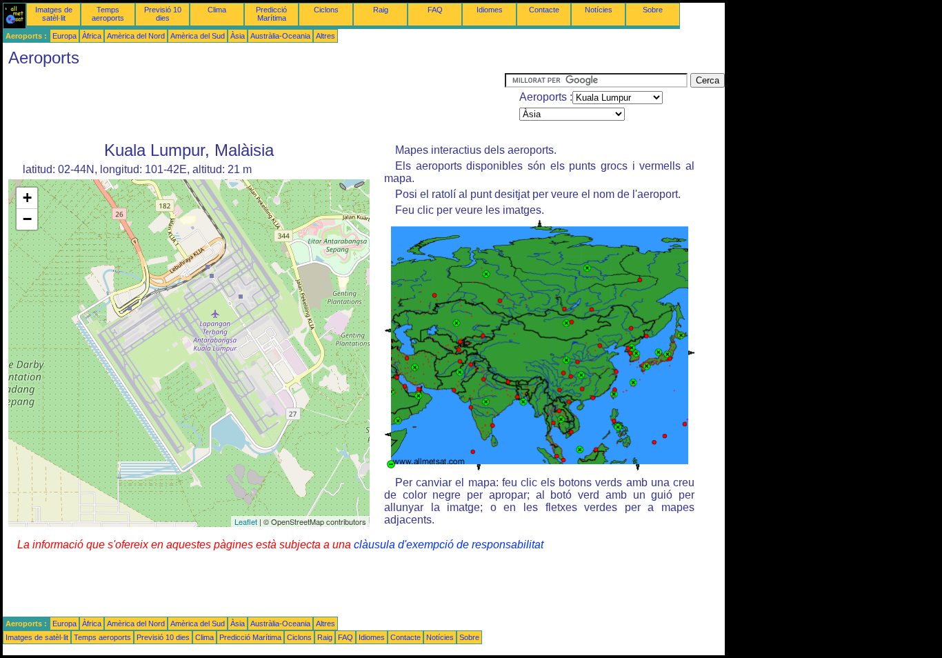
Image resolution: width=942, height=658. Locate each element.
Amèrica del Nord (136, 36)
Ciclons (326, 10)
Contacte (544, 10)
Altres (325, 36)
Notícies (598, 10)
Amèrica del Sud (197, 36)
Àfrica (91, 36)
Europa (64, 36)
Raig (380, 10)
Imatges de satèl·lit (53, 14)
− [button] (27, 219)
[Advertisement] (254, 104)
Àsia (237, 36)
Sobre (653, 10)
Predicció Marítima (271, 14)
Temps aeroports (108, 14)
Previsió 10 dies (162, 14)
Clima (217, 10)
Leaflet (245, 521)
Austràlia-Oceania (280, 36)
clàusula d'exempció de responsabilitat (448, 544)
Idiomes (490, 10)
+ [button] (27, 197)
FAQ (435, 10)
